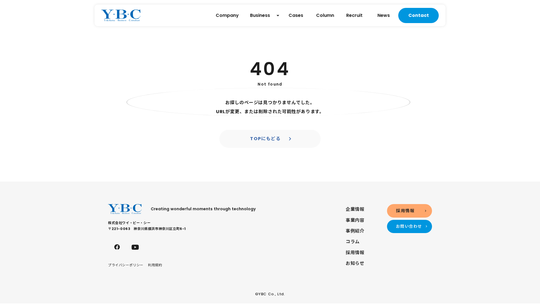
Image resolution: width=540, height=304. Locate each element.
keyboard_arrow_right (290, 138)
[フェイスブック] (117, 247)
